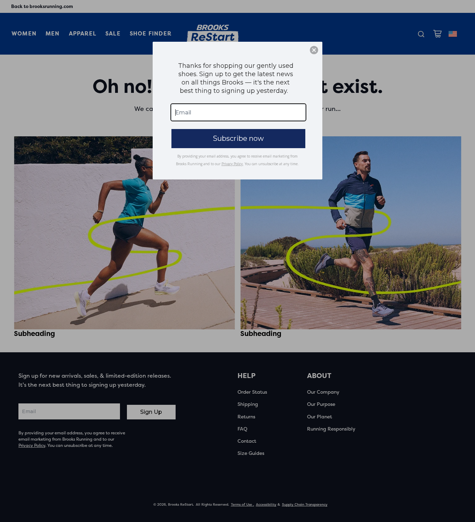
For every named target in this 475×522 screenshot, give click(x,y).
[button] (314, 50)
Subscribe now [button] (238, 138)
